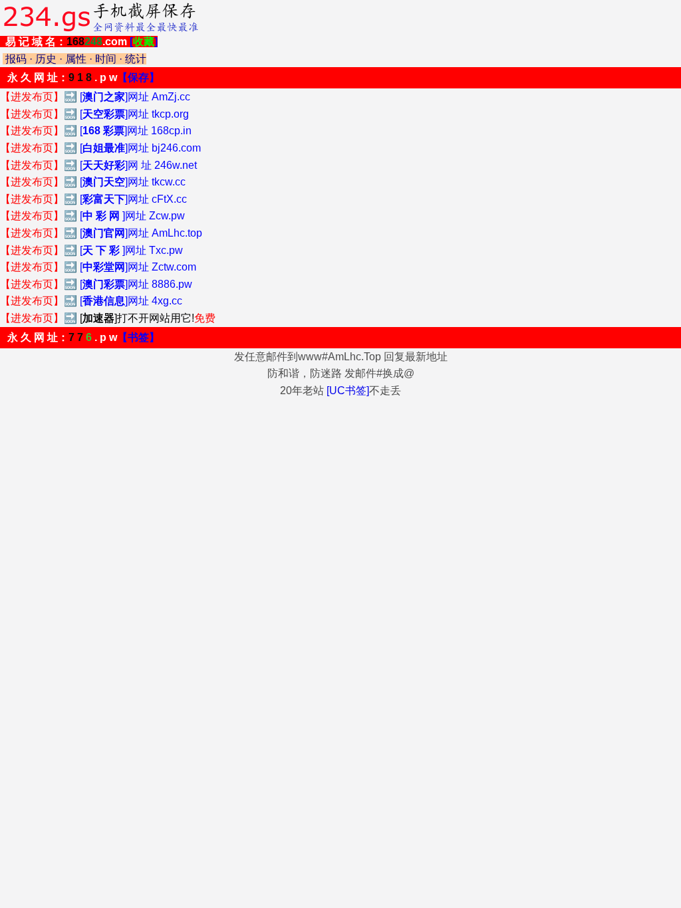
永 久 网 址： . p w (83, 77)
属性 (75, 58)
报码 (16, 58)
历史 (46, 58)
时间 (105, 58)
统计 (135, 58)
